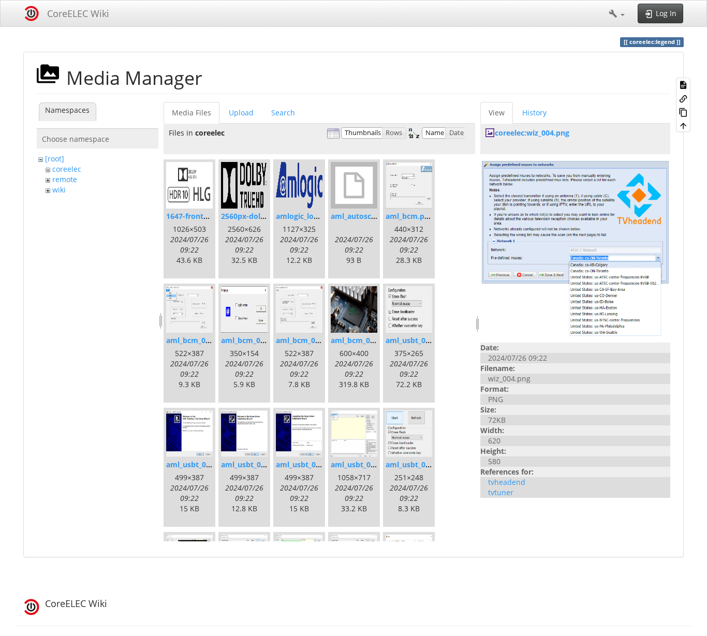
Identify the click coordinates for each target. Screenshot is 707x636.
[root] (54, 159)
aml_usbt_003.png (362, 464)
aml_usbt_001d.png (255, 464)
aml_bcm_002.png (252, 340)
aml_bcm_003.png (307, 340)
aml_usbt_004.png (417, 464)
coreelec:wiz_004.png (532, 133)
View (497, 112)
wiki (59, 190)
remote (64, 179)
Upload (241, 112)
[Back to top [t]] (683, 125)
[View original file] (575, 248)
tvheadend (506, 482)
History (534, 112)
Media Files (191, 112)
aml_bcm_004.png (362, 340)
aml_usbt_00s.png (417, 340)
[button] (616, 13)
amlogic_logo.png (307, 216)
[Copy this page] (683, 112)
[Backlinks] (683, 98)
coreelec (66, 169)
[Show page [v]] (683, 84)
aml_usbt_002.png (308, 464)
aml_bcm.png (409, 216)
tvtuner (500, 492)
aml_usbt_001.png (198, 464)
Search (283, 112)
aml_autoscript (357, 216)
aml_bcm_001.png (197, 340)
